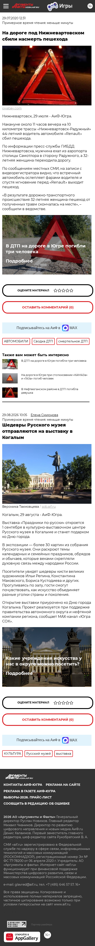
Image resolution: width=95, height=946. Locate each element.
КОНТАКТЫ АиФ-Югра (23, 785)
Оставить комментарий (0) (48, 307)
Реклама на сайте (63, 785)
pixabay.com (12, 108)
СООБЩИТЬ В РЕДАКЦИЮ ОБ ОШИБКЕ (37, 804)
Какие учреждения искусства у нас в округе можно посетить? (44, 661)
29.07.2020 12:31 (14, 18)
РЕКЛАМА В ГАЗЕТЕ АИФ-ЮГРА (29, 791)
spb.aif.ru (49, 507)
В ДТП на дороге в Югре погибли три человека (46, 248)
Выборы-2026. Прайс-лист (28, 797)
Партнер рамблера (41, 924)
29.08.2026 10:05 (14, 415)
